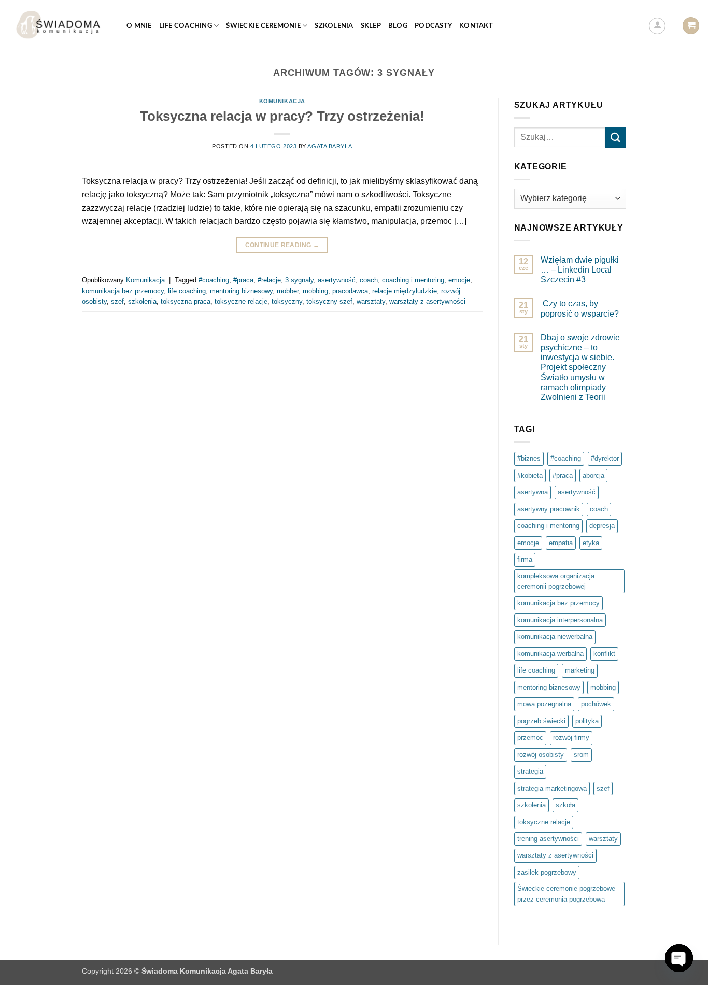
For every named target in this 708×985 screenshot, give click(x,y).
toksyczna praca (185, 301)
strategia (530, 771)
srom (581, 755)
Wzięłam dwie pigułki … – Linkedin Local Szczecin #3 (580, 269)
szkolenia (142, 301)
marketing (579, 670)
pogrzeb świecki (541, 721)
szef (117, 301)
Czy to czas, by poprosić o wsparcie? (580, 308)
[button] (657, 26)
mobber (288, 291)
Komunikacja (282, 101)
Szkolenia (334, 26)
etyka (591, 543)
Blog (397, 26)
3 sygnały (299, 280)
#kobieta (530, 475)
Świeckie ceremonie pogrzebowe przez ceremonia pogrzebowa (566, 893)
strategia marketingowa (552, 788)
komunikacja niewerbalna (554, 636)
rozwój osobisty (540, 755)
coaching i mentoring (413, 280)
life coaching (187, 291)
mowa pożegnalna (544, 704)
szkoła (565, 805)
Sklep (371, 26)
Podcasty (433, 26)
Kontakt (476, 26)
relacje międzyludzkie (404, 291)
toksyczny (287, 301)
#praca (243, 280)
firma (524, 559)
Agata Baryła (329, 146)
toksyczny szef (329, 301)
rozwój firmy (571, 737)
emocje (459, 280)
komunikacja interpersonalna (560, 620)
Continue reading (282, 245)
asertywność (337, 280)
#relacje (269, 280)
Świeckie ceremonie (263, 26)
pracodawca (350, 291)
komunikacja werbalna (550, 654)
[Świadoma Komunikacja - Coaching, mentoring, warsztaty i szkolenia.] (59, 25)
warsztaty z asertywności (427, 301)
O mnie (139, 26)
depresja (602, 526)
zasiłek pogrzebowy (546, 872)
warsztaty (371, 301)
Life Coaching (185, 26)
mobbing (315, 291)
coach (369, 280)
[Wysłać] (615, 137)
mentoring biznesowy (241, 291)
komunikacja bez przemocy (123, 291)
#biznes (529, 458)
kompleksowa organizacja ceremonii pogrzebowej (555, 581)
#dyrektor (605, 458)
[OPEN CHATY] (679, 958)
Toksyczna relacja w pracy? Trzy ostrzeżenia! (282, 116)
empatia (561, 543)
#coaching (214, 280)
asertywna (532, 492)
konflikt (604, 654)
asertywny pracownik (548, 509)
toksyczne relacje (241, 301)
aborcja (593, 475)
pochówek (596, 704)
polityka (587, 721)
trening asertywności (548, 839)
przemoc (530, 737)
